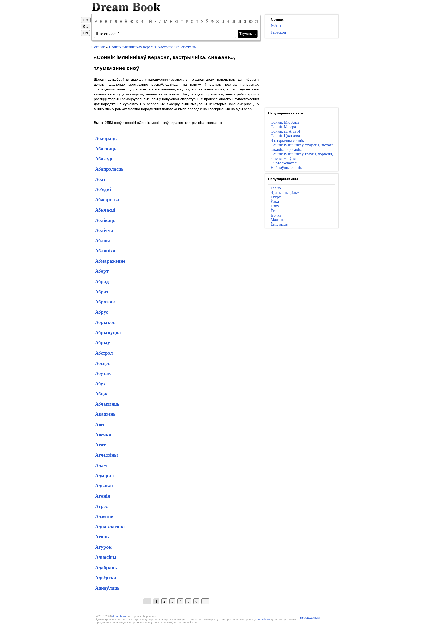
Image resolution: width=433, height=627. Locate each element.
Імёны (276, 26)
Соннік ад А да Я (285, 131)
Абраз (101, 291)
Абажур (103, 158)
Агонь (102, 536)
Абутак (103, 373)
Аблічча (104, 230)
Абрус (101, 312)
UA (86, 20)
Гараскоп (278, 32)
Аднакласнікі (110, 526)
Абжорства (107, 199)
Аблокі (102, 240)
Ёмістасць (279, 224)
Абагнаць (105, 148)
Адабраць (106, 567)
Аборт (102, 271)
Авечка (103, 434)
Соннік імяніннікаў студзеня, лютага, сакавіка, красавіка (302, 147)
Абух (100, 383)
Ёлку (275, 206)
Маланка (278, 220)
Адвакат (104, 485)
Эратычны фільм (285, 192)
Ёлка (275, 201)
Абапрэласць (109, 169)
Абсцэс (102, 363)
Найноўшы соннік (286, 167)
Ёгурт (276, 197)
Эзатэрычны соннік (287, 140)
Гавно (276, 188)
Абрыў (102, 342)
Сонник (98, 47)
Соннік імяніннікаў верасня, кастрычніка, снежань (152, 47)
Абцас (101, 393)
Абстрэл (104, 353)
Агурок (103, 547)
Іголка (276, 215)
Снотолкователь (284, 163)
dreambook (119, 616)
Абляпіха (105, 250)
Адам (101, 465)
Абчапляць (107, 404)
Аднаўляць (107, 588)
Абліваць (105, 220)
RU (85, 26)
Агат (100, 444)
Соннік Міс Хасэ (285, 122)
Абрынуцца (108, 332)
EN (85, 33)
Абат (100, 179)
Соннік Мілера (283, 127)
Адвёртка (105, 577)
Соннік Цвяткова (285, 136)
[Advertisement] (301, 73)
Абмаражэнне (110, 261)
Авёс (100, 424)
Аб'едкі (103, 189)
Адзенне (104, 516)
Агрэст (102, 506)
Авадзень (105, 414)
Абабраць (106, 138)
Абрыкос (105, 322)
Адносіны (105, 557)
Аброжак (105, 301)
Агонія (102, 496)
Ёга (274, 210)
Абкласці (105, 210)
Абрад (102, 281)
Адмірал (104, 475)
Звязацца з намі (310, 617)
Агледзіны (106, 455)
